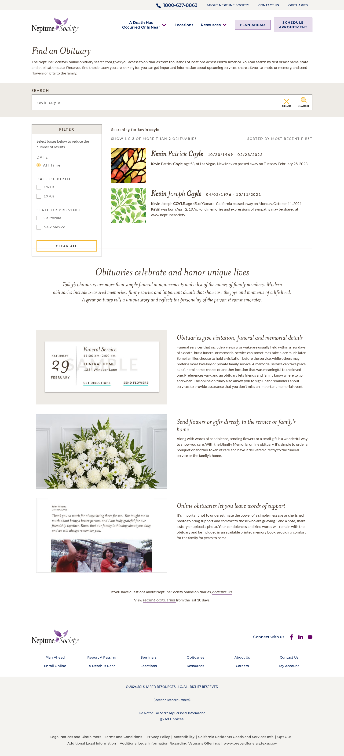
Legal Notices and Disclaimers (75, 737)
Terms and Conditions (123, 737)
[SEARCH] (304, 100)
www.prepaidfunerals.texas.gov (250, 743)
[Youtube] (310, 637)
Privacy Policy (158, 737)
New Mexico (55, 227)
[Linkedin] (300, 637)
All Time (52, 165)
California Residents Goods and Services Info (236, 737)
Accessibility (184, 737)
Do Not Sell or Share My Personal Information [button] (172, 713)
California (52, 217)
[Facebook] (291, 637)
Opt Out (284, 737)
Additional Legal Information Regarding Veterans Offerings (170, 743)
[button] (141, 25)
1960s (49, 187)
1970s (49, 196)
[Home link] (55, 24)
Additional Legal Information (91, 743)
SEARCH (40, 90)
